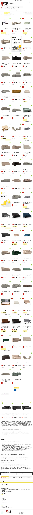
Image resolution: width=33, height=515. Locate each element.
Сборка (3, 500)
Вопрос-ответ (4, 497)
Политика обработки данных (7, 507)
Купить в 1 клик (7, 34)
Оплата (3, 498)
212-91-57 (11, 3)
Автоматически (7, 12)
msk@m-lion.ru (6, 485)
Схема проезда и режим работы (7, 491)
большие (31, 12)
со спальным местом (26, 12)
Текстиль (28, 477)
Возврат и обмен (5, 502)
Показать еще (16, 387)
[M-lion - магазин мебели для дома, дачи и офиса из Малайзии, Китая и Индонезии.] (4, 3)
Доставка (4, 499)
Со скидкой (10, 13)
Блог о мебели (4, 506)
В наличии (6, 13)
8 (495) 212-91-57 (18, 0)
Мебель (4, 477)
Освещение (13, 477)
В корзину (4, 33)
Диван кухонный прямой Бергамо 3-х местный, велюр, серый (16, 414)
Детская (20, 477)
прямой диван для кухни (29, 13)
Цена (10, 12)
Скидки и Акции (5, 495)
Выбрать (3, 50)
